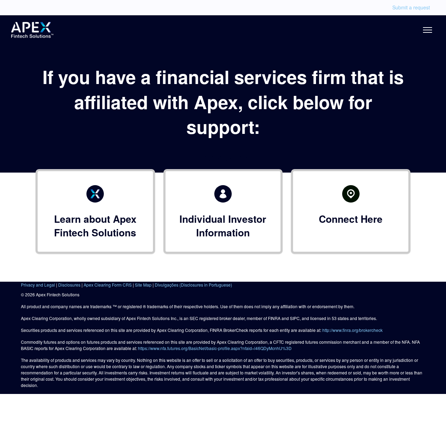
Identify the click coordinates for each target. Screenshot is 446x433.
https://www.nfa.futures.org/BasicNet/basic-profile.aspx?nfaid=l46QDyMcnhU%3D (215, 348)
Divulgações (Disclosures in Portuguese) (193, 285)
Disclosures (69, 285)
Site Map (143, 285)
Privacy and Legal (38, 285)
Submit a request (411, 7)
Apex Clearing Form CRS (108, 285)
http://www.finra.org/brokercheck (352, 330)
